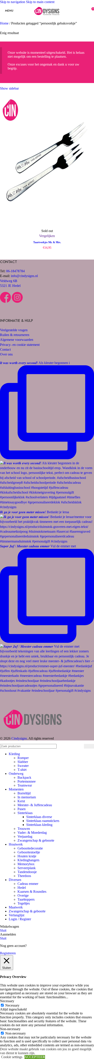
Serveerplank (26, 868)
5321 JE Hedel (10, 286)
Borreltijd (24, 793)
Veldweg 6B (8, 281)
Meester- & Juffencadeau (34, 805)
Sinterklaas (25, 813)
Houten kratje (26, 856)
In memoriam (26, 797)
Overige (23, 895)
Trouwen (23, 828)
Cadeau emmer (27, 884)
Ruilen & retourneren (14, 335)
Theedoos (24, 876)
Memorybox (26, 864)
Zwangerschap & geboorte (35, 840)
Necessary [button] (7, 1001)
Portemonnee (26, 781)
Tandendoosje (27, 872)
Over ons (6, 354)
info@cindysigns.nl (24, 276)
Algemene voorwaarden (16, 339)
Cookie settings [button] (11, 1057)
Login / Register (20, 919)
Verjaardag (24, 836)
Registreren (8, 953)
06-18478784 (15, 271)
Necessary (12, 1005)
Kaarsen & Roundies (31, 891)
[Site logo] (47, 18)
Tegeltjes (23, 903)
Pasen (21, 809)
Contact (5, 349)
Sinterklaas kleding (39, 825)
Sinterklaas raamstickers (42, 821)
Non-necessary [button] (10, 1029)
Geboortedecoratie (30, 848)
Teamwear (24, 785)
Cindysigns (19, 738)
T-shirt (21, 769)
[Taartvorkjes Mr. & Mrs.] (47, 162)
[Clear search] (79, 746)
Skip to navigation (13, 2)
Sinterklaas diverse (39, 817)
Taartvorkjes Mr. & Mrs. (47, 242)
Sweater (23, 766)
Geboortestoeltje (28, 852)
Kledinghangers (28, 860)
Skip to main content (40, 2)
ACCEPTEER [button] (34, 1057)
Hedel (21, 887)
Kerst (21, 801)
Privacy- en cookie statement (20, 345)
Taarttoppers (26, 899)
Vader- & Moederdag (32, 832)
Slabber (22, 762)
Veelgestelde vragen (14, 330)
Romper (23, 758)
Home (4, 23)
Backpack (24, 777)
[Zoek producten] (89, 746)
